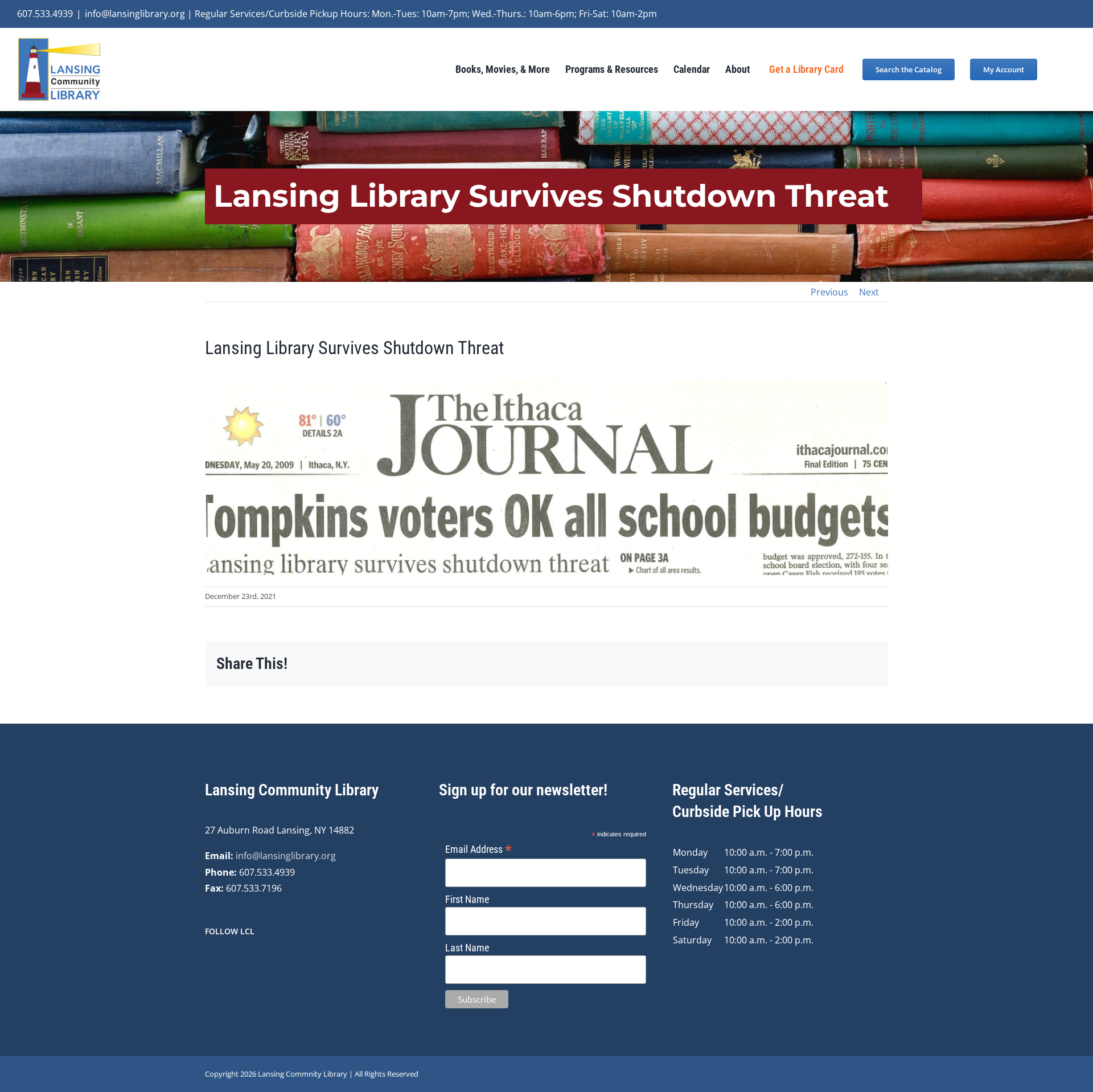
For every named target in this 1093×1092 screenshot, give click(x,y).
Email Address (478, 849)
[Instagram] (223, 961)
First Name (467, 899)
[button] (1057, 69)
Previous (829, 292)
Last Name (467, 948)
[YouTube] (239, 961)
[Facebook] (208, 961)
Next (869, 292)
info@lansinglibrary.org (286, 855)
